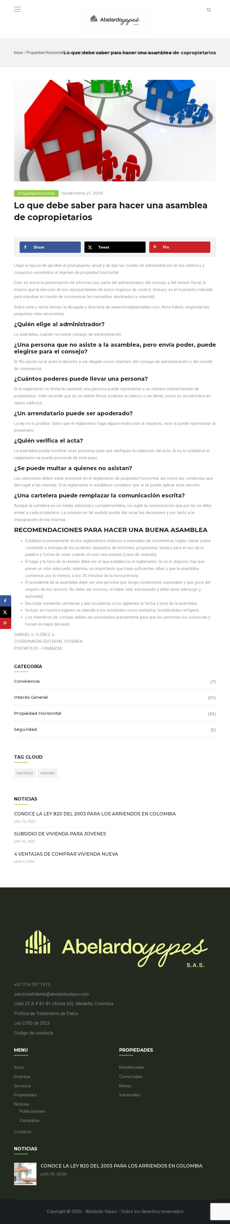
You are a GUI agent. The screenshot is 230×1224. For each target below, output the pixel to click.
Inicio (18, 52)
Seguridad (25, 729)
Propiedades (25, 1094)
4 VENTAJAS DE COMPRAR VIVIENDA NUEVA (66, 854)
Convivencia (27, 681)
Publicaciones (32, 1111)
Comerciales (130, 1076)
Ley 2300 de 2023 (32, 1023)
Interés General (31, 697)
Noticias (21, 1104)
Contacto (22, 1131)
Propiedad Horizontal (45, 52)
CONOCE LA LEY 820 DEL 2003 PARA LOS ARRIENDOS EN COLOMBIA (95, 814)
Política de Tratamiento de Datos (46, 1013)
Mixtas (125, 1085)
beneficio (25, 773)
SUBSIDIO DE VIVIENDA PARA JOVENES (60, 834)
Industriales (130, 1094)
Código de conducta (33, 1033)
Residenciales (131, 1067)
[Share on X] (5, 612)
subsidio (47, 773)
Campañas (30, 1120)
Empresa (22, 1076)
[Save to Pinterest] (5, 623)
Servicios (22, 1085)
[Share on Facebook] (5, 601)
